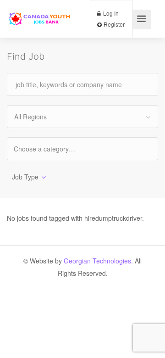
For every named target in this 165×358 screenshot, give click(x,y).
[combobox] (82, 116)
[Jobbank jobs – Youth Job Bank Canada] (40, 10)
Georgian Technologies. (98, 260)
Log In (110, 13)
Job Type (25, 176)
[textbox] (52, 148)
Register (113, 24)
